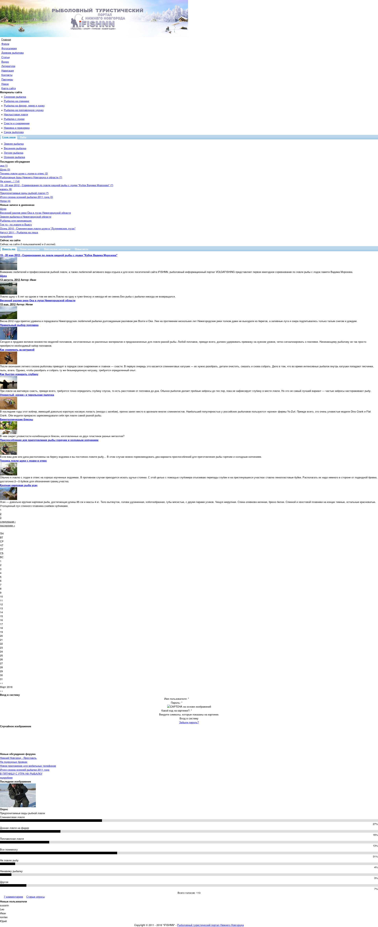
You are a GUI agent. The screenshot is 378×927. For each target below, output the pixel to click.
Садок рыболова (14, 132)
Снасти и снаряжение (17, 123)
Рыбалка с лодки (14, 119)
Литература (8, 66)
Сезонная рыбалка (15, 96)
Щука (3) (5, 169)
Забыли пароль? (189, 722)
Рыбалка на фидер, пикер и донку (24, 105)
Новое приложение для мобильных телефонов (28, 766)
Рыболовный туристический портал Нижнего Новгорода (210, 925)
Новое (5, 84)
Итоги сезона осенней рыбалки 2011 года (24, 769)
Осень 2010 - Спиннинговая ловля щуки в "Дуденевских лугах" (38, 228)
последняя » (7, 525)
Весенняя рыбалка (15, 148)
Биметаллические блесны (16, 419)
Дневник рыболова (12, 52)
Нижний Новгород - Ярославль (18, 758)
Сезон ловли (9, 137)
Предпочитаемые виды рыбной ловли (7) (24, 193)
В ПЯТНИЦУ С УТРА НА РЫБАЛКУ (21, 773)
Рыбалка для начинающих (16, 220)
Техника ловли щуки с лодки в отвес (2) (24, 173)
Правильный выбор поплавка (19, 325)
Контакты (6, 75)
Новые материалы (29, 249)
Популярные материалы (57, 249)
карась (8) (6, 189)
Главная (6, 39)
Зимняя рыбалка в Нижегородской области (25, 216)
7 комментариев (13, 896)
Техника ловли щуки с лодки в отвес (23, 460)
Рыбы (23, 137)
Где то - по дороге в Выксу (16, 224)
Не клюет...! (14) (9, 181)
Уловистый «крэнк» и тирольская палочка (27, 395)
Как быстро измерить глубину (19, 374)
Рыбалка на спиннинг (16, 101)
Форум (5, 44)
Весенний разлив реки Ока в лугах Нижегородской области (35, 212)
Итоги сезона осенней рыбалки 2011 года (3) (26, 197)
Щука (3, 209)
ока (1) (4, 165)
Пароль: (176, 702)
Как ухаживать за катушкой (17, 349)
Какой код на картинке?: (176, 710)
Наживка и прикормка (17, 128)
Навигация (7, 70)
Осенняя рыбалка (14, 157)
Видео (5, 62)
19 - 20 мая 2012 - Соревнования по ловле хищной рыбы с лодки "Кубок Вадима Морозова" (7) (56, 185)
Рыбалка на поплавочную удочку (24, 110)
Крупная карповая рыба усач (18, 485)
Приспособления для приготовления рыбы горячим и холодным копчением (49, 440)
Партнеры (7, 79)
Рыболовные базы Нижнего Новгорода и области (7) (31, 177)
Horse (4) (5, 201)
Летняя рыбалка (13, 153)
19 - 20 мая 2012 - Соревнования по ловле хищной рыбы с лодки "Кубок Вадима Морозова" (58, 255)
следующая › (8, 521)
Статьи (5, 57)
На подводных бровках (13, 762)
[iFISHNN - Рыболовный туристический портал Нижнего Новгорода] (94, 36)
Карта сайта (8, 88)
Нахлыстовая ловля (16, 114)
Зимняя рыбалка (14, 143)
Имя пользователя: (176, 699)
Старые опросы (35, 896)
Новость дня (8, 249)
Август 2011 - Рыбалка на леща (19, 232)
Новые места (81, 249)
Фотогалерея (9, 48)
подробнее (6, 236)
